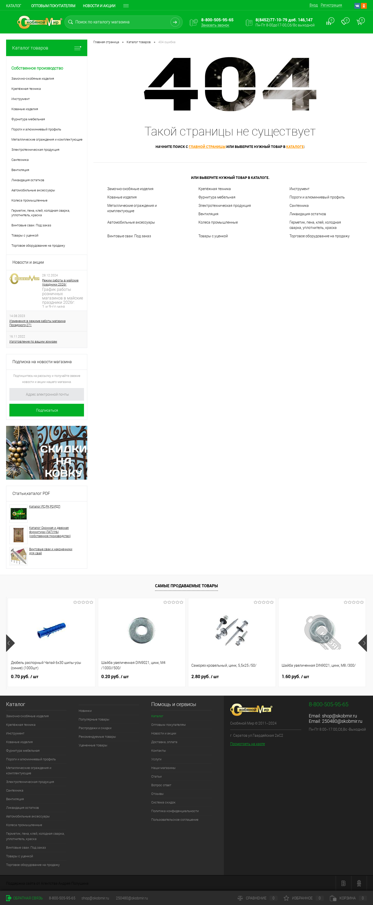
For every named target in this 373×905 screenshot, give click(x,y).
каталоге (295, 146)
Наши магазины (163, 768)
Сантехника (299, 206)
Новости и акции (99, 6)
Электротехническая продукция (224, 206)
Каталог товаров (30, 48)
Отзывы (157, 794)
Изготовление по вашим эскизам (33, 341)
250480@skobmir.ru (342, 721)
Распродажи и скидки (95, 728)
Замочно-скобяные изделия (130, 189)
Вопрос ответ (161, 785)
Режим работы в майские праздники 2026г (60, 282)
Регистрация (331, 5)
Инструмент (300, 189)
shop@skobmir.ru (339, 715)
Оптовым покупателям (53, 6)
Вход (314, 5)
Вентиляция (208, 214)
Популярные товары (94, 719)
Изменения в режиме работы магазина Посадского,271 (37, 323)
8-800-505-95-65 (62, 898)
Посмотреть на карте (247, 744)
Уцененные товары (93, 745)
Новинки (85, 711)
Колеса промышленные (218, 222)
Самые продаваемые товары (186, 586)
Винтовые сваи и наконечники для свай (50, 551)
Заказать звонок (215, 25)
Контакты (158, 750)
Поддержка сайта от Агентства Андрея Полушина (47, 883)
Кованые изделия (122, 197)
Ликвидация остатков (308, 214)
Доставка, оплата (164, 742)
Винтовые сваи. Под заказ (129, 236)
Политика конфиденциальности (175, 811)
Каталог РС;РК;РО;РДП (44, 506)
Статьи (156, 776)
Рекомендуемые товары (97, 737)
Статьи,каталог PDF (31, 493)
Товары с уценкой (213, 236)
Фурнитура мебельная (216, 197)
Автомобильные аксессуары (131, 222)
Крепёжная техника (214, 189)
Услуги (156, 759)
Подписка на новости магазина (42, 361)
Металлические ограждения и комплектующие (132, 208)
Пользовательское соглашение (174, 820)
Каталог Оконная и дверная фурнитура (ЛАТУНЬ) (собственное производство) (50, 532)
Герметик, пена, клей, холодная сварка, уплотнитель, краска (315, 225)
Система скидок (163, 802)
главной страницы (207, 146)
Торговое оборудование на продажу (320, 236)
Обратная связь (27, 898)
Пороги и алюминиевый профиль (317, 197)
